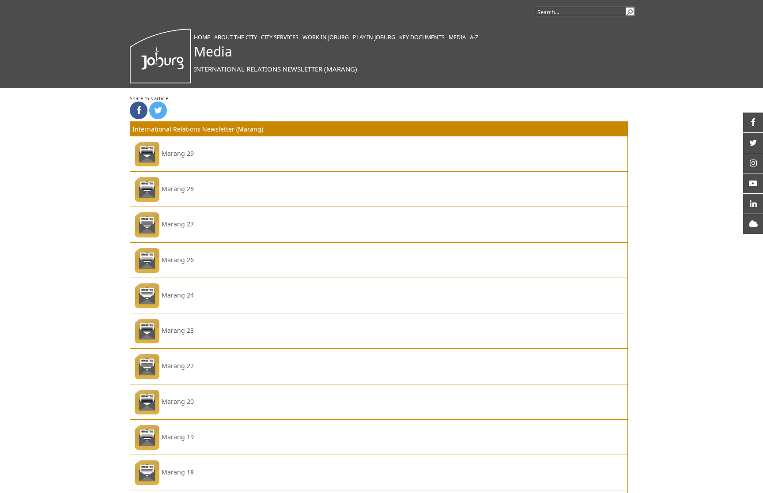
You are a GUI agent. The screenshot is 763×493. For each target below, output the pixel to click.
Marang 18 (178, 472)
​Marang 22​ (178, 365)
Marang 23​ (178, 330)
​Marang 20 (178, 401)
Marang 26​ (178, 260)
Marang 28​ (178, 188)
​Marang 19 (178, 437)
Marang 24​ (178, 295)
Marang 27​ (178, 224)
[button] (629, 11)
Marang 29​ (178, 153)
